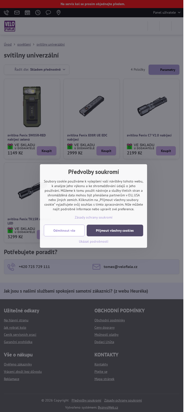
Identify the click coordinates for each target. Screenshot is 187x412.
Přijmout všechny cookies (115, 230)
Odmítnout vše (64, 230)
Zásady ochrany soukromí (93, 217)
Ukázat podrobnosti (93, 241)
